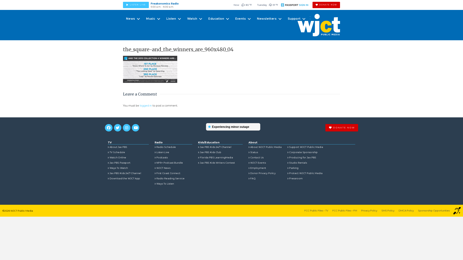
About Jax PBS (118, 147)
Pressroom (296, 178)
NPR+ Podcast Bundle (169, 162)
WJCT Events (258, 162)
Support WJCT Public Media (306, 147)
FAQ (253, 178)
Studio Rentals (298, 162)
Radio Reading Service (170, 178)
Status (254, 152)
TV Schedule (117, 152)
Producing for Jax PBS (302, 157)
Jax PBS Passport (120, 162)
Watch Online (118, 157)
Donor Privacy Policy (263, 173)
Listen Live (162, 152)
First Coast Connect (168, 173)
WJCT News (163, 168)
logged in (146, 105)
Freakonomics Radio (165, 3)
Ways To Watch (119, 168)
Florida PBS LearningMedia (216, 157)
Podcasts (162, 157)
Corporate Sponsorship (303, 152)
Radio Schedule (166, 147)
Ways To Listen (165, 183)
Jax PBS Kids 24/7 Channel (125, 173)
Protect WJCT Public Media (305, 173)
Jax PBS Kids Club (210, 152)
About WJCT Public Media (266, 147)
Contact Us (257, 157)
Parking (293, 168)
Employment (258, 168)
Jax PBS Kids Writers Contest (217, 162)
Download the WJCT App (125, 178)
